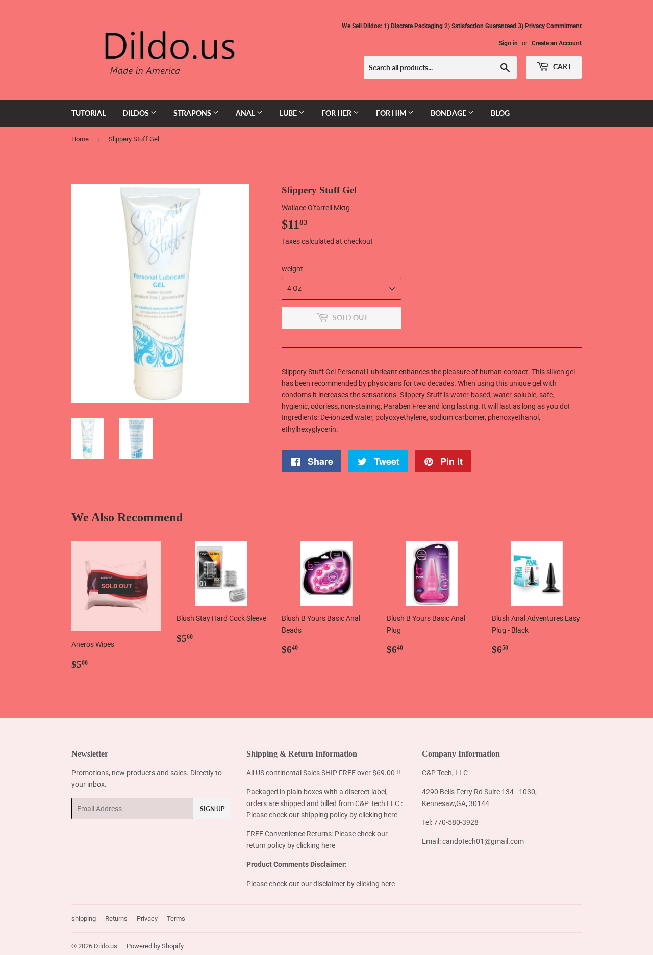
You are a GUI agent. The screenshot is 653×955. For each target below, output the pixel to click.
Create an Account (557, 43)
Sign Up (212, 809)
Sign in (508, 43)
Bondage (449, 113)
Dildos (136, 113)
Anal (246, 113)
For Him (392, 113)
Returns (116, 918)
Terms (176, 918)
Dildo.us (105, 946)
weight (292, 269)
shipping (83, 918)
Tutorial (88, 113)
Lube (289, 113)
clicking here (378, 815)
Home (80, 139)
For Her (337, 113)
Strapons (193, 113)
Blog (500, 113)
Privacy (147, 918)
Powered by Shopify (155, 946)
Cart (561, 66)
